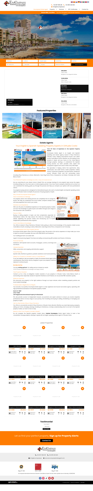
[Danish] (88, 2)
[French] (81, 2)
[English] (72, 2)
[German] (79, 2)
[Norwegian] (86, 2)
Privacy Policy (66, 482)
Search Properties (79, 64)
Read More (46, 429)
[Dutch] (76, 2)
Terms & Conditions (75, 482)
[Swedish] (83, 2)
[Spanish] (74, 2)
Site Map (82, 482)
